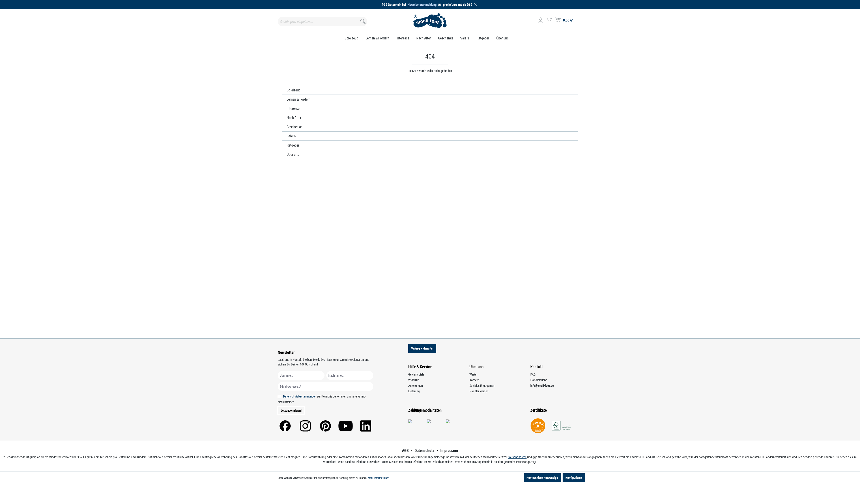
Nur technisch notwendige (542, 477)
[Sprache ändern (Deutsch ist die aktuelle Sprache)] (578, 21)
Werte (472, 374)
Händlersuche (538, 380)
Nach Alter (294, 117)
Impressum (449, 450)
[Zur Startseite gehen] (430, 20)
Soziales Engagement (482, 385)
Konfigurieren (573, 477)
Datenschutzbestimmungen (299, 396)
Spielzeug (294, 90)
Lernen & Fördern (298, 99)
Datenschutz (424, 450)
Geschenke (294, 126)
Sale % (291, 136)
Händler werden (478, 391)
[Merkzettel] (549, 20)
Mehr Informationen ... (380, 478)
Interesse (293, 108)
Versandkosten (517, 457)
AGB (405, 450)
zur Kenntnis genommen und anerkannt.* (325, 396)
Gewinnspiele (416, 374)
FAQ (532, 374)
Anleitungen (415, 385)
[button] (475, 4)
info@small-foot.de (542, 385)
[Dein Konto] (540, 20)
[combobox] (322, 21)
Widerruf (413, 380)
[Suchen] (362, 20)
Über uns (293, 154)
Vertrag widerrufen (422, 348)
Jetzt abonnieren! (291, 410)
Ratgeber (293, 145)
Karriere (474, 380)
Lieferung (414, 391)
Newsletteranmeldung (422, 4)
